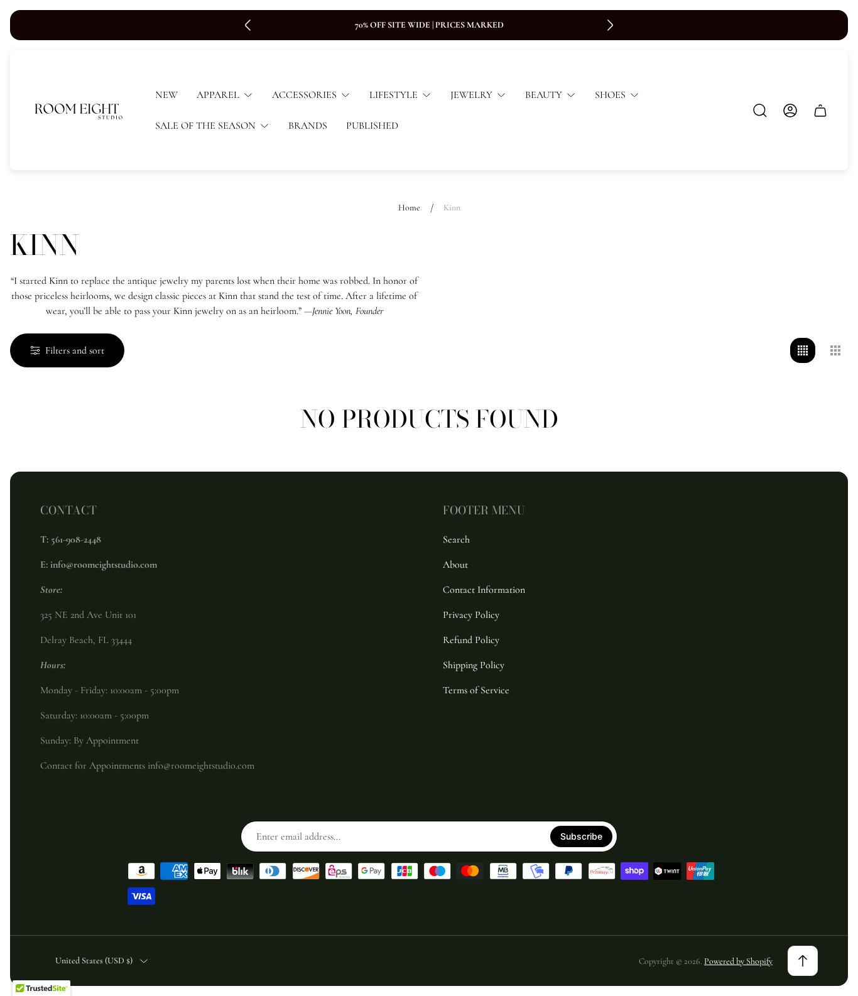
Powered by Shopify (738, 961)
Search (456, 539)
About (455, 564)
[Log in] (790, 110)
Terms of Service (476, 690)
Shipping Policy (473, 665)
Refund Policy (471, 640)
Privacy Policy (471, 615)
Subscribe (581, 836)
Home (409, 207)
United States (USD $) (94, 960)
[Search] (760, 110)
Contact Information (484, 589)
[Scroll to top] (803, 961)
